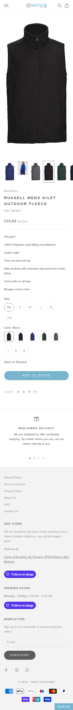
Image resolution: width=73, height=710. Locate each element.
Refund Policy (13, 477)
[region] (36, 434)
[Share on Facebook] (18, 392)
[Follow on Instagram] (17, 670)
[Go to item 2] (22, 168)
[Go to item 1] (9, 172)
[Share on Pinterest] (29, 392)
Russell (11, 191)
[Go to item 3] (35, 172)
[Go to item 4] (48, 172)
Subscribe (20, 655)
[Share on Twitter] (23, 392)
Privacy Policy (13, 491)
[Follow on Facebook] (6, 670)
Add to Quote (36, 375)
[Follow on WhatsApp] (27, 670)
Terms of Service (15, 484)
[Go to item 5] (61, 172)
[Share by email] (35, 392)
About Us (10, 497)
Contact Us (11, 511)
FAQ (7, 504)
